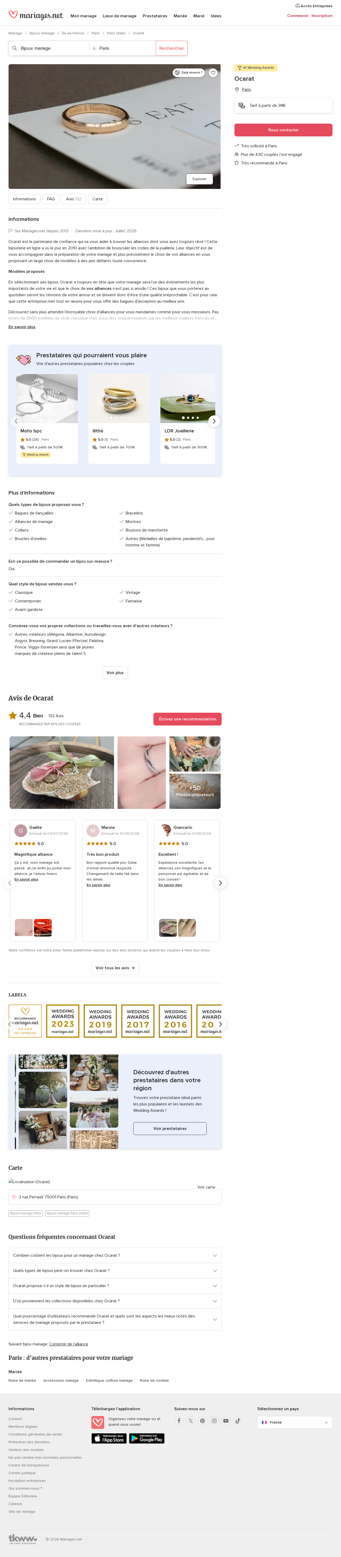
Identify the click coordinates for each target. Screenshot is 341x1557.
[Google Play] (146, 1442)
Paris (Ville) (117, 33)
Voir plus (115, 672)
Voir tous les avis (112, 968)
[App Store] (109, 1442)
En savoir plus (22, 327)
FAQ (51, 199)
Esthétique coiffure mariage (109, 1380)
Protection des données (29, 1442)
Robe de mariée (22, 1380)
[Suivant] (214, 421)
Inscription (322, 15)
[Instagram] (214, 1421)
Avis (73, 199)
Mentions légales (23, 1426)
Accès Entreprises (316, 6)
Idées (216, 16)
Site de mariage (22, 1511)
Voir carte (206, 1187)
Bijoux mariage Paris (25, 1213)
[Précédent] (16, 421)
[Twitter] (191, 1421)
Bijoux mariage (43, 33)
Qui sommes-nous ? (25, 1488)
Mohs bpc (31, 431)
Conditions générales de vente (35, 1434)
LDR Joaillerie (179, 431)
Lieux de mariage (119, 16)
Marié (198, 16)
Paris (96, 33)
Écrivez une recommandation (187, 719)
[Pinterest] (202, 1421)
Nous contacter (283, 130)
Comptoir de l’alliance (68, 1344)
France (276, 1422)
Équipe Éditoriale (23, 1496)
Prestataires (155, 16)
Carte (97, 199)
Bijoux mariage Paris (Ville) (67, 1213)
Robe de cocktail (154, 1380)
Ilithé (98, 431)
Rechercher (171, 48)
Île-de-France (73, 33)
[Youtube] (226, 1421)
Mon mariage (83, 16)
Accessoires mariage (61, 1380)
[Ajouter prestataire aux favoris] (213, 72)
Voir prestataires (170, 1128)
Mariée (180, 16)
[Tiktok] (237, 1421)
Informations (24, 199)
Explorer (199, 179)
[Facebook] (179, 1421)
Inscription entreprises (27, 1480)
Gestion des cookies (26, 1449)
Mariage (16, 33)
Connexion (297, 15)
